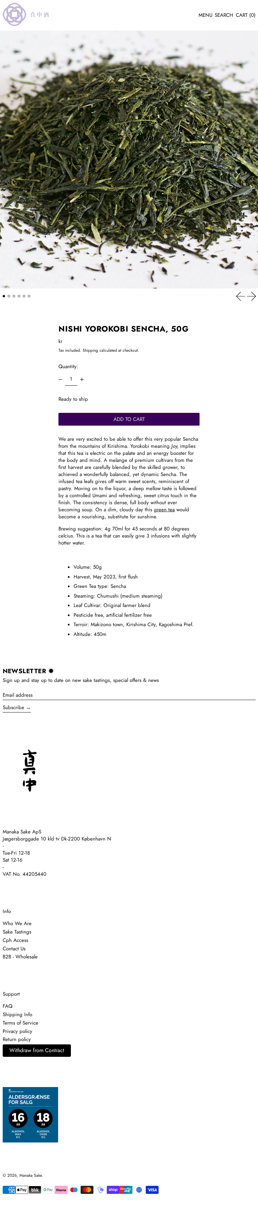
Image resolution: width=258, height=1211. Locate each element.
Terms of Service (20, 1023)
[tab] (4, 296)
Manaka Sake (30, 1175)
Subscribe (13, 707)
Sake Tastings (17, 932)
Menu (205, 15)
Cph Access (15, 940)
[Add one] (81, 379)
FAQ (7, 1006)
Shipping (90, 350)
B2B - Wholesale (20, 956)
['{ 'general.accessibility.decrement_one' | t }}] (60, 379)
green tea (164, 509)
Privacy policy (17, 1031)
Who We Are (17, 923)
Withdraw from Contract (36, 1050)
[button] (224, 15)
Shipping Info (17, 1014)
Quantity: (68, 366)
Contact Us (14, 948)
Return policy (17, 1039)
